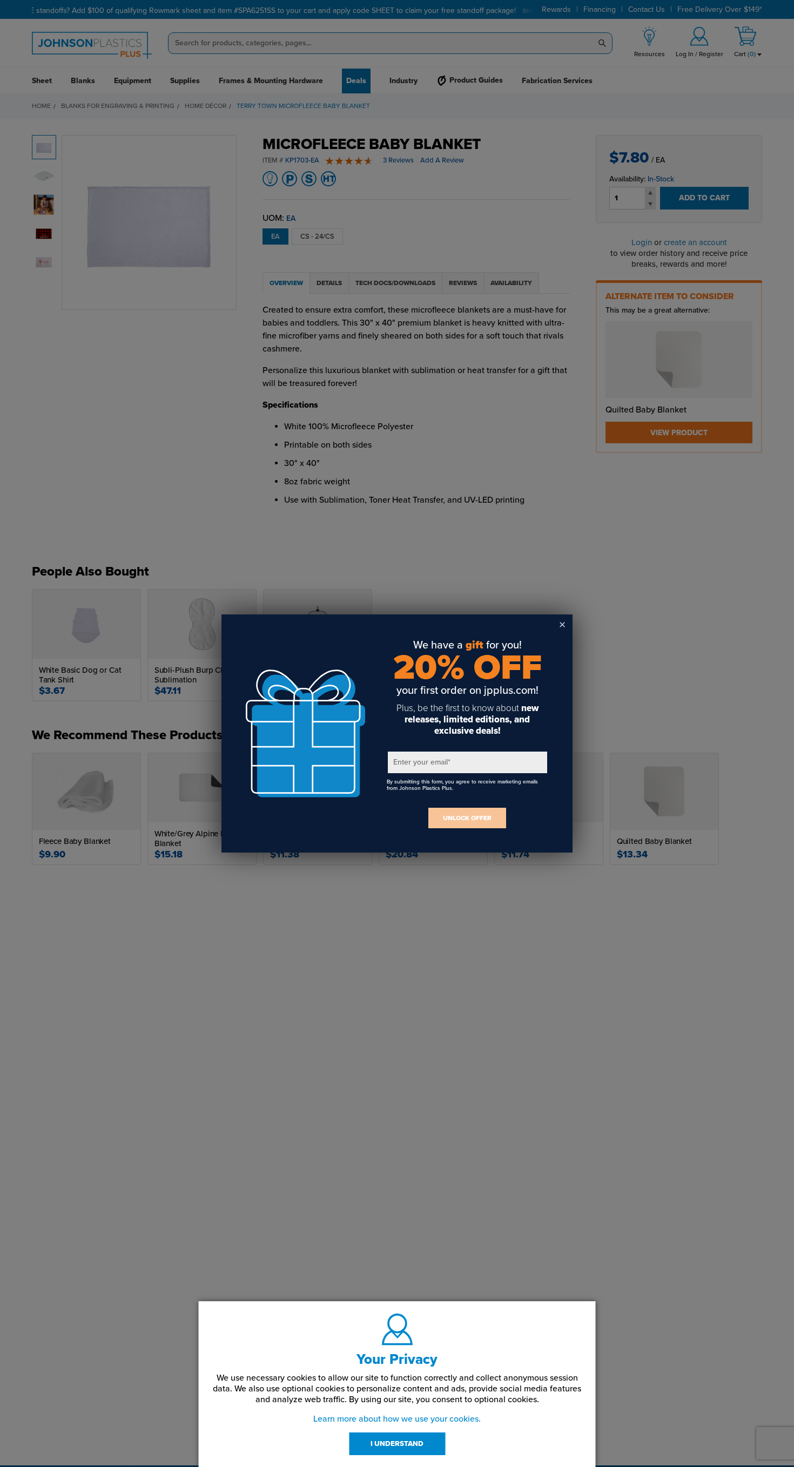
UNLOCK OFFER (467, 818)
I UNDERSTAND (397, 1443)
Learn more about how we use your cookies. (397, 1419)
